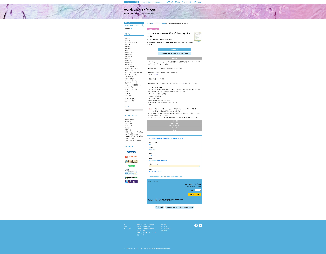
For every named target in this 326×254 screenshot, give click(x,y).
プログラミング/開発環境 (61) (133, 85)
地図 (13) (127, 58)
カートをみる (187, 2)
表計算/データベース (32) (131, 68)
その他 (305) (128, 95)
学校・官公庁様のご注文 (131, 134)
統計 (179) (127, 40)
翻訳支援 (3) (128, 60)
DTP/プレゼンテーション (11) (133, 70)
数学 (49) (127, 38)
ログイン (127, 2)
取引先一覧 (128, 130)
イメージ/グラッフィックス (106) (133, 72)
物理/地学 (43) (128, 64)
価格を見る (174, 49)
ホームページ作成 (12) (131, 81)
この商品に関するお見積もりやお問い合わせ (174, 53)
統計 (152, 23)
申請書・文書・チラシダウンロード (134, 141)
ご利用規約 (128, 121)
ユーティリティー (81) (131, 89)
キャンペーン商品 (129, 101)
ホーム (148, 23)
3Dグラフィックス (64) (131, 74)
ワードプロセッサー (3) (131, 66)
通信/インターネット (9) (131, 83)
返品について (128, 126)
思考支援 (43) (128, 54)
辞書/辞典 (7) (128, 56)
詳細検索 (127, 28)
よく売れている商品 (130, 99)
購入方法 (177, 2)
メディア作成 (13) (129, 87)
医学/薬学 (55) (128, 48)
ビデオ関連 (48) (129, 77)
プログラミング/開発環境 (160, 23)
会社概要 (127, 128)
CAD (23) (127, 44)
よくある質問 (128, 123)
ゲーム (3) (127, 93)
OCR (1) (127, 50)
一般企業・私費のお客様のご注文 (134, 136)
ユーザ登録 (135, 2)
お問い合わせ (197, 2)
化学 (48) (127, 46)
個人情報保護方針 (129, 119)
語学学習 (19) (128, 62)
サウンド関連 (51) (129, 79)
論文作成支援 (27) (129, 52)
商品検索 (170, 2)
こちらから (155, 74)
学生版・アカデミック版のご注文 (134, 132)
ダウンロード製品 (129, 138)
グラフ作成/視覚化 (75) (131, 42)
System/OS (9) (128, 91)
